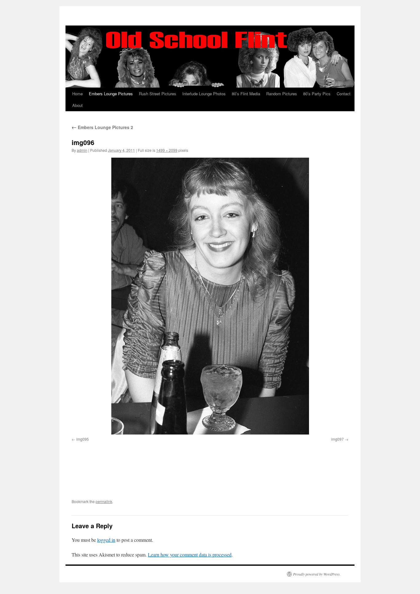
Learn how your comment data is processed (190, 554)
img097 (337, 439)
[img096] (210, 296)
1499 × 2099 (166, 150)
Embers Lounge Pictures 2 (102, 127)
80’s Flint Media (246, 93)
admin (82, 150)
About (77, 105)
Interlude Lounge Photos (204, 93)
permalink (104, 501)
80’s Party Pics (317, 93)
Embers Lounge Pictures (111, 93)
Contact (344, 93)
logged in (106, 540)
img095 (82, 439)
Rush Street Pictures (157, 93)
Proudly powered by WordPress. (317, 574)
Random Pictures (281, 93)
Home (77, 93)
